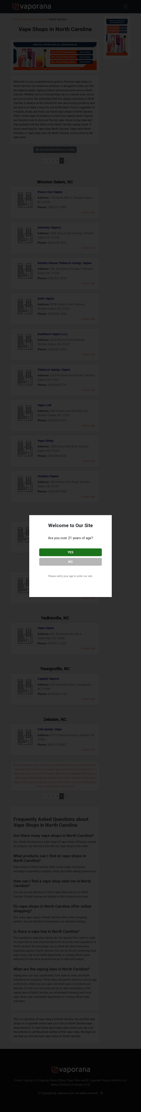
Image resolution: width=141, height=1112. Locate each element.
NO (70, 561)
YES (70, 552)
